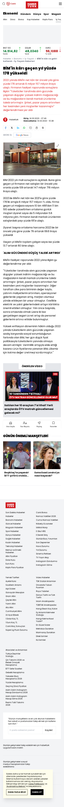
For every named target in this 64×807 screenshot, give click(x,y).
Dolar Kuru (10, 560)
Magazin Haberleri (14, 527)
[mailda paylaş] (30, 127)
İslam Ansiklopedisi (45, 601)
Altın (5, 19)
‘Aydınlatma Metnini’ (16, 786)
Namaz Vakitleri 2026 (46, 516)
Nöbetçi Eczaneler (44, 523)
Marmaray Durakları (45, 632)
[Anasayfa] (11, 505)
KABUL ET (37, 792)
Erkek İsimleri (42, 636)
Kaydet (49, 730)
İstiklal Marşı (42, 527)
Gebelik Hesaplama (15, 672)
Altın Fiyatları (12, 556)
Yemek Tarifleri (12, 577)
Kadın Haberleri (13, 542)
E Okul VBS (41, 531)
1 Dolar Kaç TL (12, 618)
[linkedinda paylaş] (18, 127)
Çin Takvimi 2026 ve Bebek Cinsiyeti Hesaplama (15, 662)
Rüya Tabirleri (42, 591)
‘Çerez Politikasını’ (36, 783)
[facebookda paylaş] (5, 127)
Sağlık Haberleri (13, 538)
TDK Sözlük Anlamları (46, 581)
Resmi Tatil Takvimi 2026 (15, 703)
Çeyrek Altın (11, 600)
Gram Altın (11, 596)
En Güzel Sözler (43, 625)
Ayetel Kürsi (11, 581)
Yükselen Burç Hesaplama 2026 (14, 677)
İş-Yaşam (29, 58)
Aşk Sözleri (10, 588)
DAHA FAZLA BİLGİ (17, 792)
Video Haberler (43, 577)
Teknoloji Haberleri (14, 546)
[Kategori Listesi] (60, 3)
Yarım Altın (11, 603)
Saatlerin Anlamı (13, 585)
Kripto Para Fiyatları (15, 567)
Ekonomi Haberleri (14, 520)
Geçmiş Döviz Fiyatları (16, 686)
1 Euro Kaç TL (11, 622)
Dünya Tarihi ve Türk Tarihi (45, 596)
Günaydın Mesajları (15, 592)
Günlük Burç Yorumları (46, 538)
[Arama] (3, 3)
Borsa (21, 19)
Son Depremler (43, 542)
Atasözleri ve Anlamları (16, 650)
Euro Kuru (10, 563)
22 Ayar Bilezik (12, 615)
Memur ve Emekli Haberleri (13, 551)
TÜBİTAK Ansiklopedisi (46, 605)
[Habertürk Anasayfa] (32, 4)
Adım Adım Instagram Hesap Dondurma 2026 (17, 691)
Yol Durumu (41, 550)
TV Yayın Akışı (42, 557)
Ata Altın (9, 607)
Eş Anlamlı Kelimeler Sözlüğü (45, 613)
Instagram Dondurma (46, 561)
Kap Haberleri (33, 19)
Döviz (12, 19)
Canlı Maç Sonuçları (15, 626)
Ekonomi (10, 13)
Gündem (25, 14)
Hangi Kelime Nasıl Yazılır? (45, 620)
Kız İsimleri (41, 640)
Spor (46, 14)
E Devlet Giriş (42, 535)
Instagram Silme (44, 565)
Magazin (57, 14)
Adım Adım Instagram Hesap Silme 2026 (16, 697)
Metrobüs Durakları (45, 628)
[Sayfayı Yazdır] (36, 127)
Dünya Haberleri (13, 535)
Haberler (7, 58)
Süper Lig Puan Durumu (16, 630)
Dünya (37, 14)
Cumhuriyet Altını (14, 611)
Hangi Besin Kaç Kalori (46, 608)
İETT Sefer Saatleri (14, 668)
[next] (59, 460)
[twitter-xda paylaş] (11, 127)
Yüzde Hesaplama (14, 682)
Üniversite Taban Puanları (44, 586)
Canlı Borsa (41, 512)
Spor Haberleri (12, 531)
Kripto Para (48, 19)
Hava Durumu (42, 546)
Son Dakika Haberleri (15, 512)
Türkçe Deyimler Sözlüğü (13, 655)
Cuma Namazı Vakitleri (47, 520)
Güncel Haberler (13, 523)
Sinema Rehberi (43, 553)
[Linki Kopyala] (42, 127)
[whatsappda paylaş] (24, 127)
